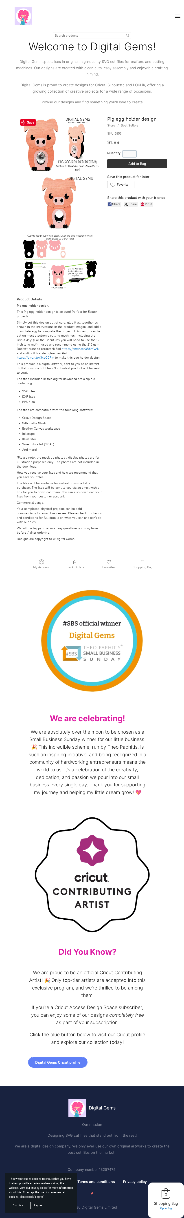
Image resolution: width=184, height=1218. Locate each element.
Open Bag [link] (166, 1208)
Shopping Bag (143, 567)
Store (111, 125)
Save (30, 122)
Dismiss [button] (18, 1205)
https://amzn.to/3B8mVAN (80, 349)
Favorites (109, 567)
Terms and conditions (96, 1181)
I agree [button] (38, 1205)
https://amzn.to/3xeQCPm (35, 357)
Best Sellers (129, 125)
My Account (41, 567)
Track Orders (75, 567)
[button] (120, 184)
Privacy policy (135, 1181)
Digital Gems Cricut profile (57, 1062)
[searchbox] (92, 35)
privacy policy (39, 1187)
